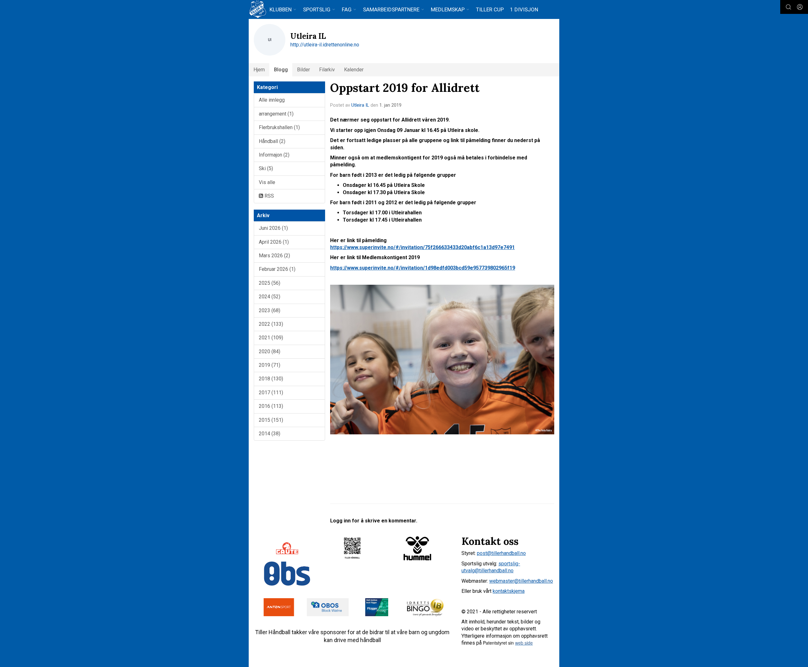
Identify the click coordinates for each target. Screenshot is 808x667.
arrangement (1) (276, 114)
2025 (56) (269, 283)
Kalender (354, 70)
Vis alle (267, 182)
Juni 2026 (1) (273, 228)
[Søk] (788, 7)
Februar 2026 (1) (277, 269)
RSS (268, 196)
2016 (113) (271, 406)
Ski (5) (266, 168)
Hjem (259, 70)
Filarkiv (327, 70)
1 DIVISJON (524, 9)
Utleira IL (360, 105)
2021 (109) (271, 338)
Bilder (303, 70)
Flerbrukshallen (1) (279, 127)
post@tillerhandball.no (501, 553)
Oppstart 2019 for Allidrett (404, 87)
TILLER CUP (490, 9)
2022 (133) (271, 324)
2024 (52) (269, 297)
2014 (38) (269, 434)
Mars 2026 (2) (274, 256)
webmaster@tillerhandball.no (521, 581)
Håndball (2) (272, 141)
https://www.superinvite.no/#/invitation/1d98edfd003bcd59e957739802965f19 (422, 268)
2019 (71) (269, 365)
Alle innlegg (272, 100)
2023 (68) (269, 310)
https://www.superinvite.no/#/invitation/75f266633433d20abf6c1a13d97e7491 (422, 247)
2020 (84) (269, 351)
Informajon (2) (274, 155)
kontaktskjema (509, 591)
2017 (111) (271, 393)
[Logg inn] (799, 7)
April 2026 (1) (274, 242)
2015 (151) (271, 420)
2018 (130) (271, 379)
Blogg (281, 70)
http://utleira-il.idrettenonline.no (324, 45)
